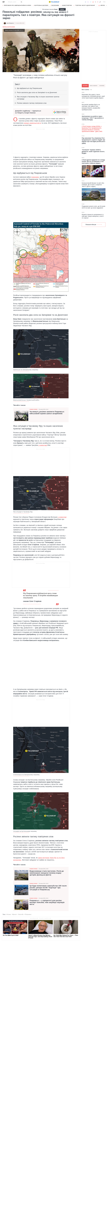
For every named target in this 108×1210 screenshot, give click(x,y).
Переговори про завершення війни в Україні (17, 5)
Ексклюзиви (55, 5)
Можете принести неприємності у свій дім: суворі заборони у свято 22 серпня (93, 216)
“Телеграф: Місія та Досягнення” (85, 5)
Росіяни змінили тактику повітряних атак (31, 103)
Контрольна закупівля (41, 5)
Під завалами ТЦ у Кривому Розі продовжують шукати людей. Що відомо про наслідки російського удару (93, 140)
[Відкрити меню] (3, 2)
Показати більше (91, 224)
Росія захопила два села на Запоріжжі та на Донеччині (37, 92)
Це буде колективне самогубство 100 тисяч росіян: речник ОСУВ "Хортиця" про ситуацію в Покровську (48, 888)
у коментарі (42, 445)
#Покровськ (27, 914)
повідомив (35, 177)
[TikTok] (100, 2)
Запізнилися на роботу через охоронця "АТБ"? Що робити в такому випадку (93, 118)
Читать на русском (9, 26)
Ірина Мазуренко (10, 23)
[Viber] (88, 1)
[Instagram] (98, 2)
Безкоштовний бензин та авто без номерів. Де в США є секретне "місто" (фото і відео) (93, 184)
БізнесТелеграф (67, 5)
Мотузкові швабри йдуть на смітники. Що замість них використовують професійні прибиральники (91, 107)
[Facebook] (85, 2)
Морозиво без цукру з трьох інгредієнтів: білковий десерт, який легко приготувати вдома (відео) (93, 96)
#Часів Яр (20, 914)
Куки (55, 9)
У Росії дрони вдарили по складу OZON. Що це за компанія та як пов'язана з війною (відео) (93, 161)
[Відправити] (21, 2)
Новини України (33, 409)
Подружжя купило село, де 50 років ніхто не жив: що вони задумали (93, 207)
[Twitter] (95, 2)
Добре (62, 9)
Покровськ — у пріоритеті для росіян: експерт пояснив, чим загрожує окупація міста (47, 902)
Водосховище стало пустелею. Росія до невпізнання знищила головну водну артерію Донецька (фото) (47, 873)
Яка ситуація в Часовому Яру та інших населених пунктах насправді (38, 98)
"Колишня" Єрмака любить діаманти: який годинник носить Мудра (93, 151)
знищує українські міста (32, 123)
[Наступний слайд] (106, 5)
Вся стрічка (85, 89)
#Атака (8, 914)
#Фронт (14, 914)
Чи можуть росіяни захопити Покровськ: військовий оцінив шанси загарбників (47, 413)
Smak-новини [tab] (93, 85)
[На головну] (54, 2)
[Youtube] (93, 2)
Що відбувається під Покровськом (29, 88)
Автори (102, 5)
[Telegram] (90, 2)
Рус (104, 2)
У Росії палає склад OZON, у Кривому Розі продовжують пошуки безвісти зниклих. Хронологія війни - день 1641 (92, 129)
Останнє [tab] (85, 85)
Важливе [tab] (101, 85)
